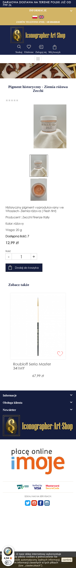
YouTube (34, 503)
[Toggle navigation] (38, 59)
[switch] (8, 563)
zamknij (67, 559)
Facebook (40, 503)
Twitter (27, 503)
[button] (3, 70)
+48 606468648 (53, 22)
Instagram (47, 503)
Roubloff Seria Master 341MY (32, 366)
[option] (38, 70)
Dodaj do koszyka (27, 267)
